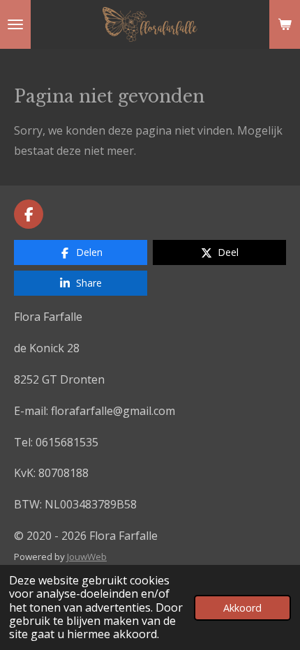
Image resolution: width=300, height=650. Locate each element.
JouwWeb (87, 556)
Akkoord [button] (242, 607)
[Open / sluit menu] (15, 24)
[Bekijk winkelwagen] (284, 24)
